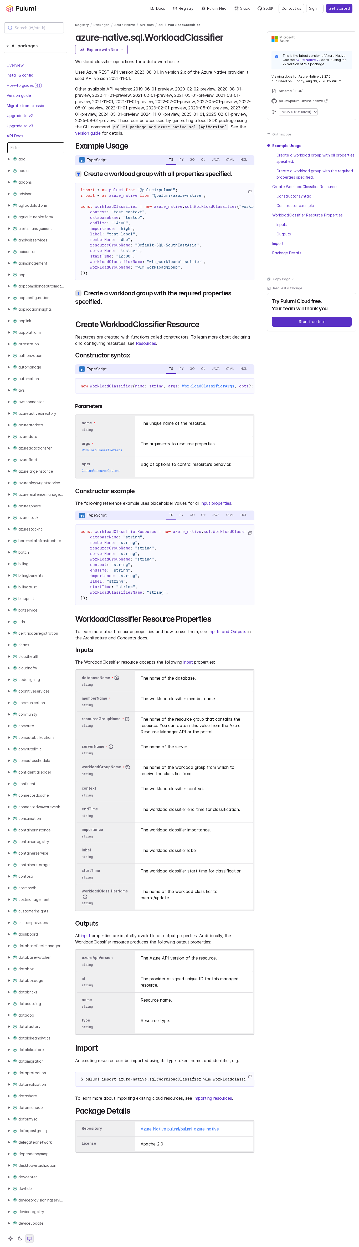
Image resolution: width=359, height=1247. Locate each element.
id (83, 978)
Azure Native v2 (308, 60)
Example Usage (286, 145)
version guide (88, 133)
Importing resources (212, 1098)
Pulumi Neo (217, 8)
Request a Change (287, 288)
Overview (15, 65)
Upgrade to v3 (20, 125)
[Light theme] (10, 1238)
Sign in (315, 8)
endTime (90, 809)
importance (92, 829)
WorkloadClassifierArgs (208, 386)
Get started (339, 8)
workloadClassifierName (105, 891)
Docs (160, 8)
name (87, 999)
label (86, 850)
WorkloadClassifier (184, 25)
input (188, 662)
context (89, 788)
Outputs (283, 234)
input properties (216, 503)
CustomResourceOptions (101, 470)
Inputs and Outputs (227, 631)
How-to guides (23, 85)
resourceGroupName (101, 718)
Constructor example (295, 205)
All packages (25, 45)
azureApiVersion (97, 958)
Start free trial (312, 321)
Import (278, 243)
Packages (102, 25)
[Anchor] (227, 36)
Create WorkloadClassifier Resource (304, 186)
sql (160, 25)
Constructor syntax (293, 196)
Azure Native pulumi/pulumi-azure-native (180, 1129)
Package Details (286, 253)
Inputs (281, 224)
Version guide (19, 95)
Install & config (20, 75)
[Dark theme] (20, 1238)
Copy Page (281, 279)
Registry (186, 8)
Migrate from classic (25, 105)
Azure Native (124, 25)
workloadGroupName (101, 767)
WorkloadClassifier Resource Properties (307, 215)
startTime (91, 870)
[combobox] (34, 27)
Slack (245, 8)
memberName (94, 698)
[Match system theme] (29, 1238)
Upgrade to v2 (20, 115)
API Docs (15, 135)
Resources (146, 343)
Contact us (291, 8)
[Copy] (250, 191)
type (86, 1020)
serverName (93, 746)
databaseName (96, 677)
